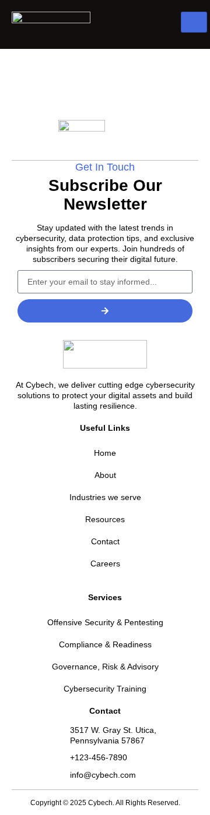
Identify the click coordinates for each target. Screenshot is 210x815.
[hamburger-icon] (194, 22)
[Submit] (105, 311)
